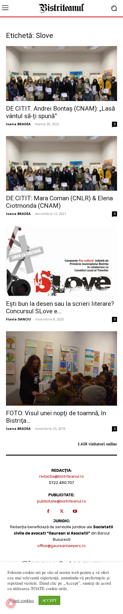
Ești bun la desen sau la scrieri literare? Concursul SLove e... (60, 307)
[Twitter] (61, 511)
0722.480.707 (61, 482)
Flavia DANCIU (18, 319)
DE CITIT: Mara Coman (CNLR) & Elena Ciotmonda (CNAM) (59, 202)
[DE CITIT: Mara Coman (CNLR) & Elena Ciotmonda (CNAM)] (61, 163)
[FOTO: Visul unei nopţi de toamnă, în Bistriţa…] (61, 368)
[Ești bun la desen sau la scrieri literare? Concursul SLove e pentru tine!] (61, 261)
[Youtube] (75, 511)
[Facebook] (48, 511)
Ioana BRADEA (18, 124)
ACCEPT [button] (49, 600)
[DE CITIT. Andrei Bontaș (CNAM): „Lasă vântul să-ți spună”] (61, 73)
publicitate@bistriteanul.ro (61, 501)
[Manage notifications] (11, 603)
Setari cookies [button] (21, 600)
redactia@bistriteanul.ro (61, 476)
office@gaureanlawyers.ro (61, 545)
